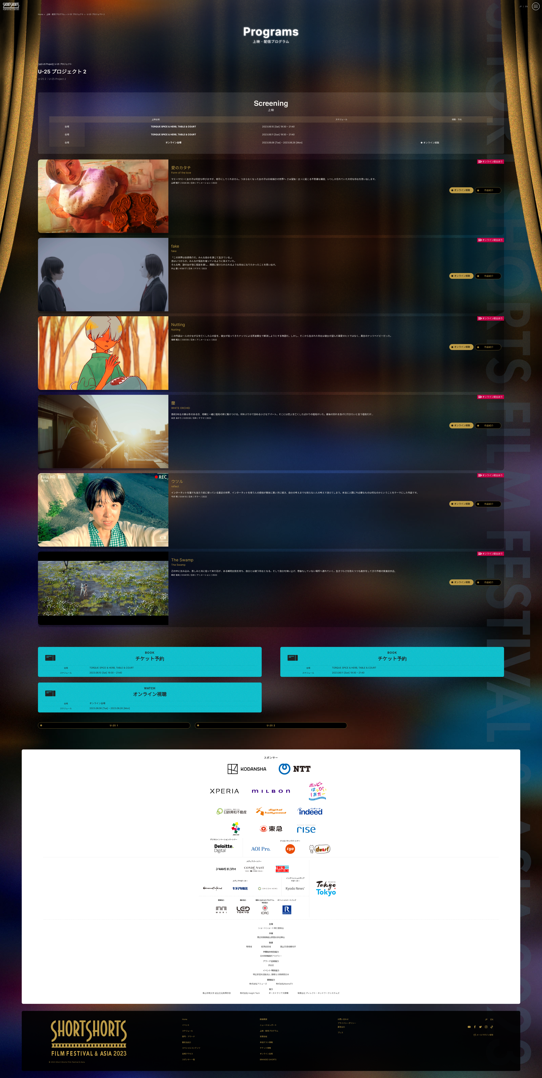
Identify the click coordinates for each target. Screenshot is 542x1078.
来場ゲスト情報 (266, 1042)
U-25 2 (271, 725)
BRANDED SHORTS (268, 1059)
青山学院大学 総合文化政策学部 (217, 993)
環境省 (249, 946)
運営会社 (341, 1027)
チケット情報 (265, 1048)
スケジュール (187, 1031)
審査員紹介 (186, 1042)
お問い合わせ (343, 1019)
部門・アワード (188, 1036)
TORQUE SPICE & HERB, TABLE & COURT (173, 126)
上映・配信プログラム (269, 1031)
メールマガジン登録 (485, 1035)
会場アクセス (187, 1054)
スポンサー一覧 (188, 1059)
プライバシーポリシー (347, 1023)
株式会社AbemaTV (284, 984)
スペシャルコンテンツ (191, 1048)
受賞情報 (263, 1036)
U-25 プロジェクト (55, 64)
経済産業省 (266, 946)
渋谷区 (271, 965)
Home (184, 1019)
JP (520, 6)
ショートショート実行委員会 (271, 928)
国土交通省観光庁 (288, 946)
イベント (185, 1025)
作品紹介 (488, 190)
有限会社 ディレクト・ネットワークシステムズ (318, 993)
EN (526, 6)
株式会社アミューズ (258, 984)
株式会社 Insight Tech (250, 993)
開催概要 (263, 1019)
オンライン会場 (266, 1054)
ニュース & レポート (268, 1025)
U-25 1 (114, 725)
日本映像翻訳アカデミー (271, 956)
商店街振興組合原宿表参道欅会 (271, 937)
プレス (340, 1032)
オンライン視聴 (431, 142)
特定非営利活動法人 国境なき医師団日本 (271, 974)
